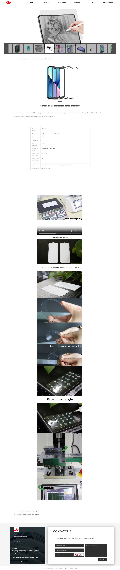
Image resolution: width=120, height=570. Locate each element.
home (16, 59)
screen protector (25, 59)
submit (102, 559)
